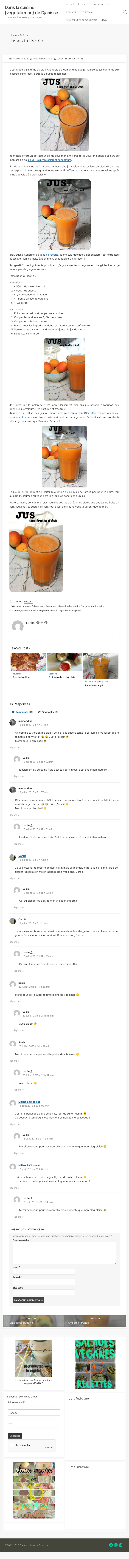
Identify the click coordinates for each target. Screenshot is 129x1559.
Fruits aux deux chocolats (61, 677)
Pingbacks (49, 712)
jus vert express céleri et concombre (49, 159)
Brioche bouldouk (21, 677)
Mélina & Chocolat (29, 1101)
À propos (87, 11)
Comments (24, 712)
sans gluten (75, 610)
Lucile (60, 59)
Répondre (14, 747)
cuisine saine (97, 606)
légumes (63, 610)
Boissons (25, 35)
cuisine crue (50, 606)
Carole (22, 855)
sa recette (52, 254)
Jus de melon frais (33, 417)
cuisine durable (64, 606)
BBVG (104, 19)
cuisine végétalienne (19, 610)
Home (13, 35)
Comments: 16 (75, 59)
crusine (27, 606)
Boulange (17, 673)
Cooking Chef (102, 681)
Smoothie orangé (93, 685)
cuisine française (81, 606)
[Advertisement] (95, 1431)
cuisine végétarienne (42, 610)
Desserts (52, 673)
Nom (16, 1267)
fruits (56, 610)
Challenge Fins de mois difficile (81, 19)
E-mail (17, 1277)
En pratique (72, 11)
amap (19, 606)
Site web (18, 1287)
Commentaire (22, 1240)
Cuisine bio (37, 606)
